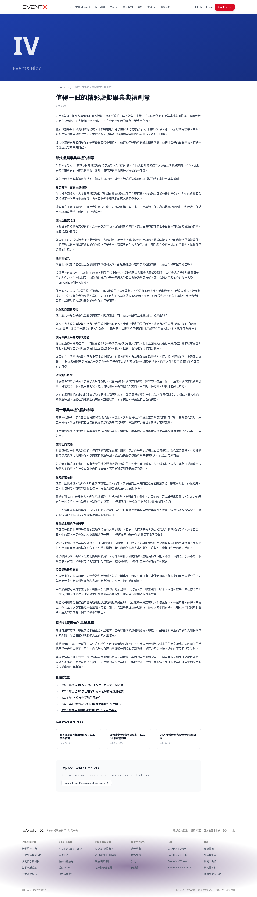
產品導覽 (136, 848)
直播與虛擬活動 (212, 873)
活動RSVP (64, 867)
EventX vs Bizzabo (178, 854)
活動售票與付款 (30, 861)
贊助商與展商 (29, 873)
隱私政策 (191, 890)
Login (209, 6)
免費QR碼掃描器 (104, 848)
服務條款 (179, 890)
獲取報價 (136, 854)
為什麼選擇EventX (80, 6)
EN (200, 6)
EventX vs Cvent (177, 848)
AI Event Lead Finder (70, 848)
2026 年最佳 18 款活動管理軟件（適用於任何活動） (93, 685)
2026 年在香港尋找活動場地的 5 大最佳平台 (89, 710)
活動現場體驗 (29, 867)
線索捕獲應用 (66, 873)
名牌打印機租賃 (103, 867)
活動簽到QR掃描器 (105, 854)
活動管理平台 (29, 848)
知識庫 (135, 867)
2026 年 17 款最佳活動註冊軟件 (81, 697)
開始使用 (209, 848)
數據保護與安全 (205, 890)
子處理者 (219, 890)
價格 (140, 6)
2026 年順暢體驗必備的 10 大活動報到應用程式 (91, 704)
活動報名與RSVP (31, 854)
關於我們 (128, 6)
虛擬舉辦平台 (83, 324)
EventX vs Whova (177, 861)
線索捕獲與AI (211, 867)
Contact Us (224, 6)
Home (59, 87)
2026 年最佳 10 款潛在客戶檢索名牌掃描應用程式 (92, 691)
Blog (68, 87)
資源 (149, 6)
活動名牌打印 (102, 861)
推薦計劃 (100, 6)
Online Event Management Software (84, 782)
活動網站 (63, 854)
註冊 (133, 861)
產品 (112, 6)
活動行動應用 (66, 861)
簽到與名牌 (210, 861)
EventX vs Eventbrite (179, 867)
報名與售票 (210, 854)
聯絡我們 (165, 6)
